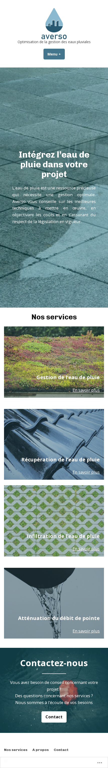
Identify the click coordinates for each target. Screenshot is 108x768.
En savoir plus (86, 390)
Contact (54, 717)
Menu (56, 54)
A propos (40, 750)
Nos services (15, 750)
